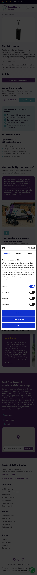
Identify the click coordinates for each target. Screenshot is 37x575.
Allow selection (18, 319)
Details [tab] (18, 253)
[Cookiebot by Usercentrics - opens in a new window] (26, 248)
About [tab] (30, 253)
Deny (18, 325)
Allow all (18, 313)
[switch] (32, 292)
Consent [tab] (6, 253)
